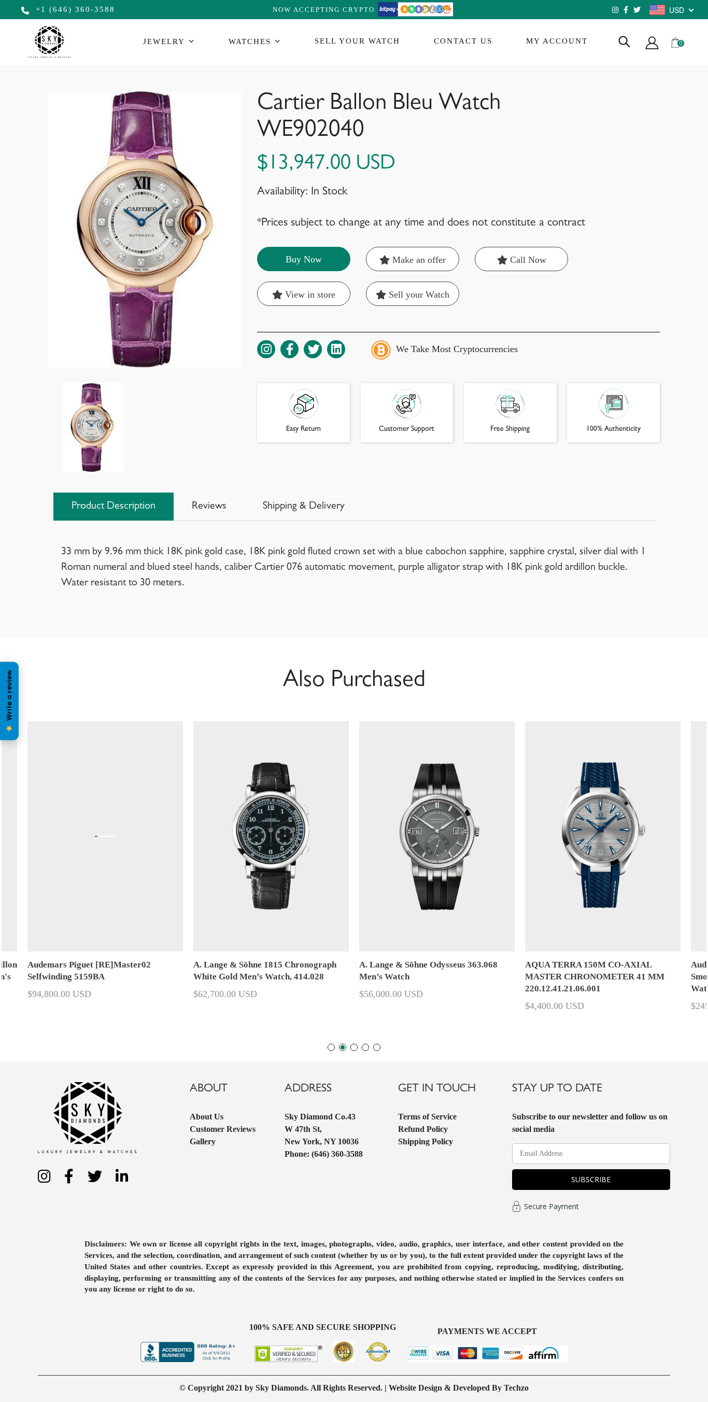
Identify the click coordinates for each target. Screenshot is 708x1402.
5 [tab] (377, 1047)
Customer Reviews (223, 1129)
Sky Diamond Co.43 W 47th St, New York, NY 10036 (322, 1129)
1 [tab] (331, 1047)
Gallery (203, 1141)
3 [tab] (354, 1047)
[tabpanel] (437, 871)
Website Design (415, 1387)
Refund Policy (423, 1129)
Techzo (516, 1387)
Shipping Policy (425, 1141)
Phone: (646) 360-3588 (324, 1153)
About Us (206, 1116)
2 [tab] (342, 1047)
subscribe (591, 1179)
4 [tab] (365, 1047)
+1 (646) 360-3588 (74, 9)
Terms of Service (427, 1116)
